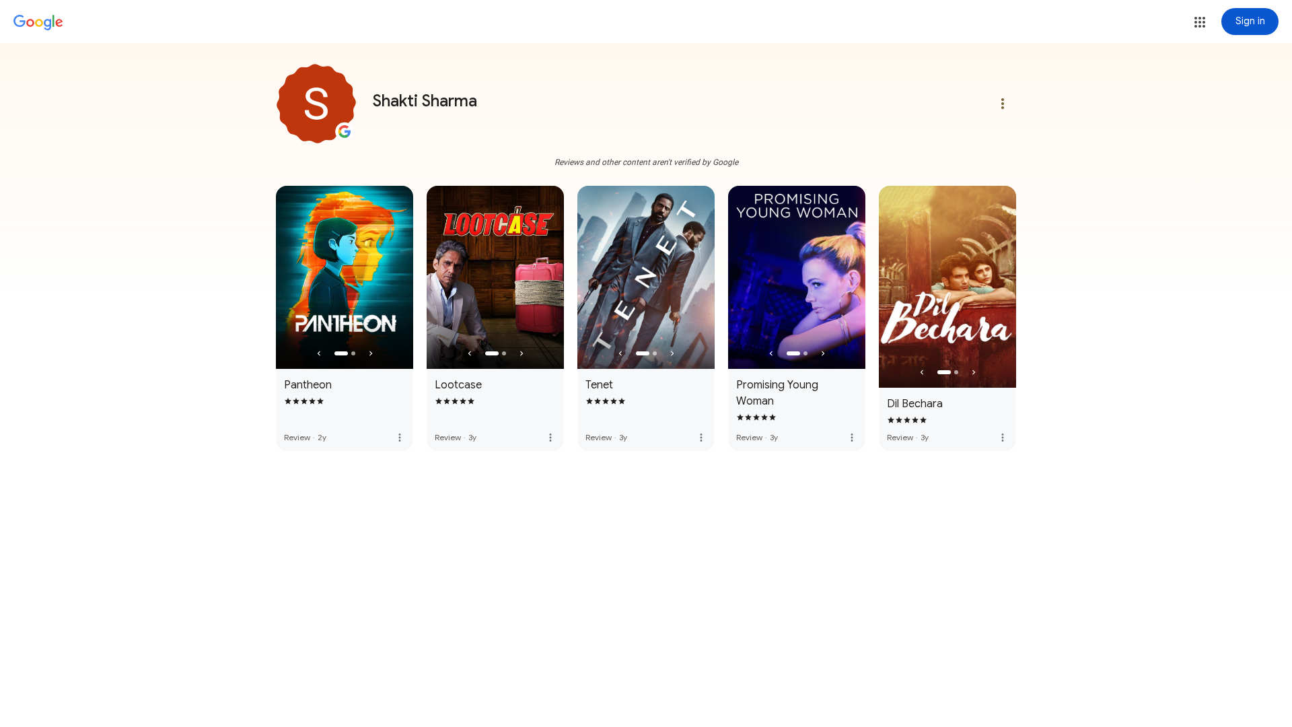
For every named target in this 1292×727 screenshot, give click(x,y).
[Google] (38, 23)
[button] (1199, 22)
